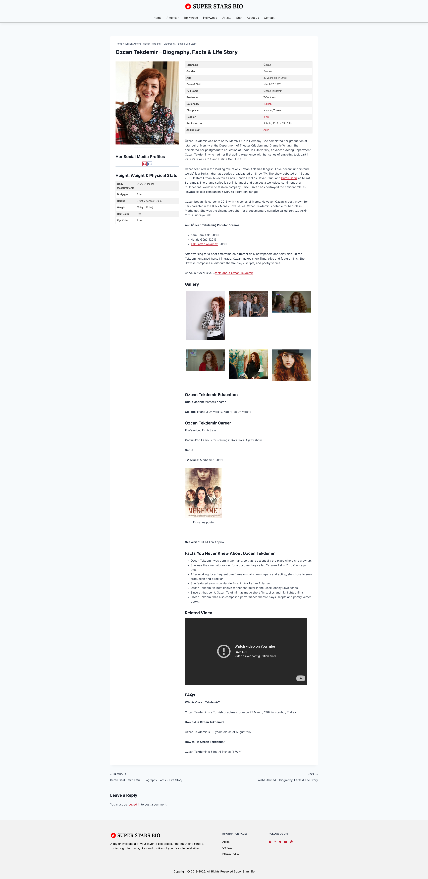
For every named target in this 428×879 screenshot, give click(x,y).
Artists (226, 17)
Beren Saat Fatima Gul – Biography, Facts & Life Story (146, 777)
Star (239, 17)
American (173, 17)
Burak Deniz (289, 178)
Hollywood (210, 17)
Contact (269, 17)
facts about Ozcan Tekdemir (234, 273)
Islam (266, 116)
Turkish (267, 103)
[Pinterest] (292, 842)
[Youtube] (286, 842)
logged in (134, 804)
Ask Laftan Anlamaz (204, 244)
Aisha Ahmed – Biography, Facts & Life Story (288, 777)
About (225, 841)
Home (157, 17)
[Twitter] (281, 842)
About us (253, 17)
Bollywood (191, 17)
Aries (266, 129)
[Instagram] (276, 842)
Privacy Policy (230, 853)
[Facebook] (271, 842)
